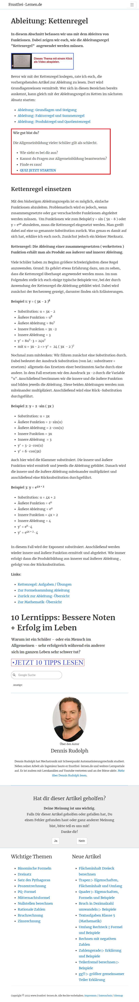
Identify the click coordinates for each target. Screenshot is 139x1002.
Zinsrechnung (29, 921)
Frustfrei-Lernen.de (25, 4)
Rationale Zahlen (31, 909)
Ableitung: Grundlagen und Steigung (47, 110)
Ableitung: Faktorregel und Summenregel (51, 116)
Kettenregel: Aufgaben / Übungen (45, 584)
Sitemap (118, 995)
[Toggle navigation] (131, 4)
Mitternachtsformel (34, 898)
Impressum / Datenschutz (98, 995)
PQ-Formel (27, 892)
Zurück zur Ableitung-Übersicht (44, 596)
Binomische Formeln (34, 868)
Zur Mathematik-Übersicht (40, 602)
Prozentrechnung (32, 886)
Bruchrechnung (30, 915)
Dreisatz (24, 874)
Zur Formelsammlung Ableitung (44, 590)
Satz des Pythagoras (34, 880)
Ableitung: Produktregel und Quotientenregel (54, 122)
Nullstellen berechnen (35, 903)
